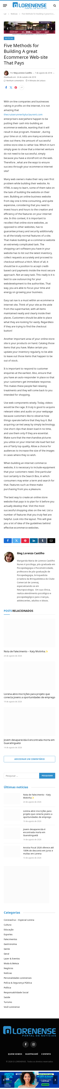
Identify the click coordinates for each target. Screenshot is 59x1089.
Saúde (7, 997)
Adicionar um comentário (29, 759)
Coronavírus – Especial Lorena (19, 919)
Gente (7, 948)
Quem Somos (15, 1054)
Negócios (8, 968)
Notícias (9, 38)
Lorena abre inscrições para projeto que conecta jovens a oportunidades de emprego (29, 695)
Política (7, 987)
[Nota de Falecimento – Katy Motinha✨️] (29, 633)
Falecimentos (10, 939)
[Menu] (5, 5)
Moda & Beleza (11, 963)
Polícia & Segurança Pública (18, 982)
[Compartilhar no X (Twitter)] (11, 87)
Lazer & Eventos (12, 958)
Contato (46, 1054)
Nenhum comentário (15, 80)
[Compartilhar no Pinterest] (15, 87)
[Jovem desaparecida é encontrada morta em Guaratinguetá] (29, 721)
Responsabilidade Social (16, 992)
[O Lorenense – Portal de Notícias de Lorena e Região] (29, 5)
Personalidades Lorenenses (18, 977)
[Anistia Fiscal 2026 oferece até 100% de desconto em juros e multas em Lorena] (12, 851)
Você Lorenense (12, 1006)
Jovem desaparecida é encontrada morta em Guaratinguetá (29, 741)
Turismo (8, 1002)
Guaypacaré (31, 1054)
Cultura (7, 924)
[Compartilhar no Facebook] (6, 87)
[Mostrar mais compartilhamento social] (21, 87)
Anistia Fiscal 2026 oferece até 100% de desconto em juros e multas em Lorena (38, 850)
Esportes (8, 934)
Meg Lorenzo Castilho (23, 73)
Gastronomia (10, 944)
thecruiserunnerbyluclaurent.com (23, 114)
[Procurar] (54, 5)
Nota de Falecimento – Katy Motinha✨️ (26, 651)
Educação (8, 929)
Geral (6, 953)
